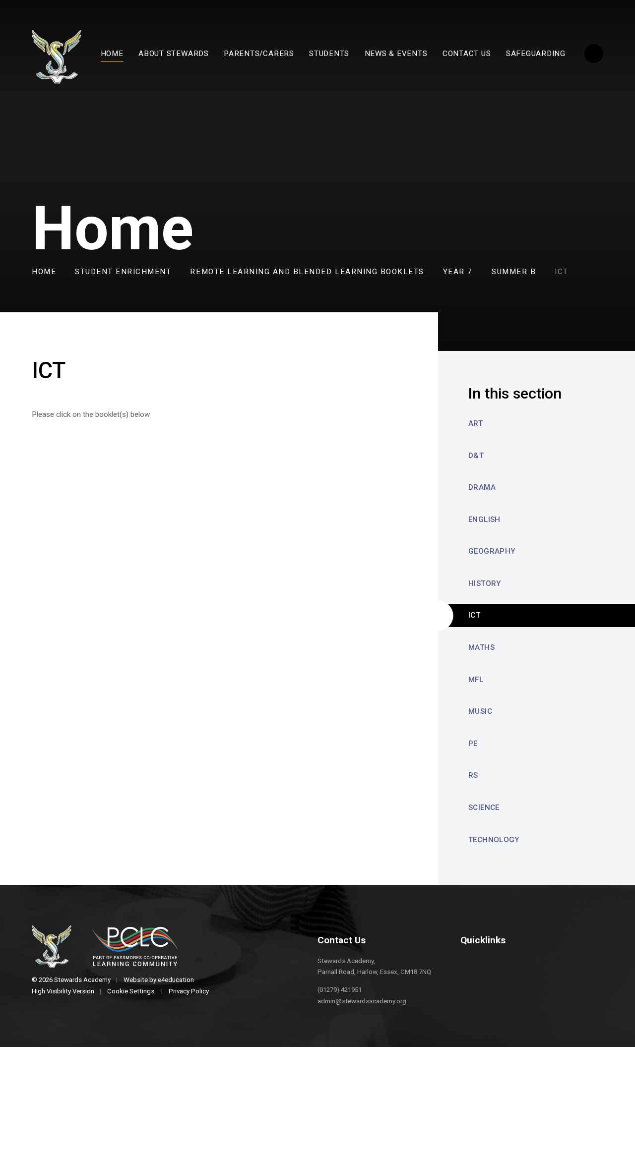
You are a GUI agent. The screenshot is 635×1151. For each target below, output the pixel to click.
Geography (491, 551)
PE (473, 743)
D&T (476, 455)
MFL (475, 679)
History (485, 583)
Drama (482, 487)
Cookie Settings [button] (130, 991)
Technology (494, 839)
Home (44, 271)
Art (475, 423)
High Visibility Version (63, 991)
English (484, 519)
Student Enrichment (123, 271)
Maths (481, 647)
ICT (562, 271)
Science (484, 807)
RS (473, 775)
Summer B (514, 271)
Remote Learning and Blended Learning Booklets (307, 271)
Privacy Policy (189, 991)
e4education (176, 979)
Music (480, 711)
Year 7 (458, 271)
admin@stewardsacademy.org (362, 1001)
